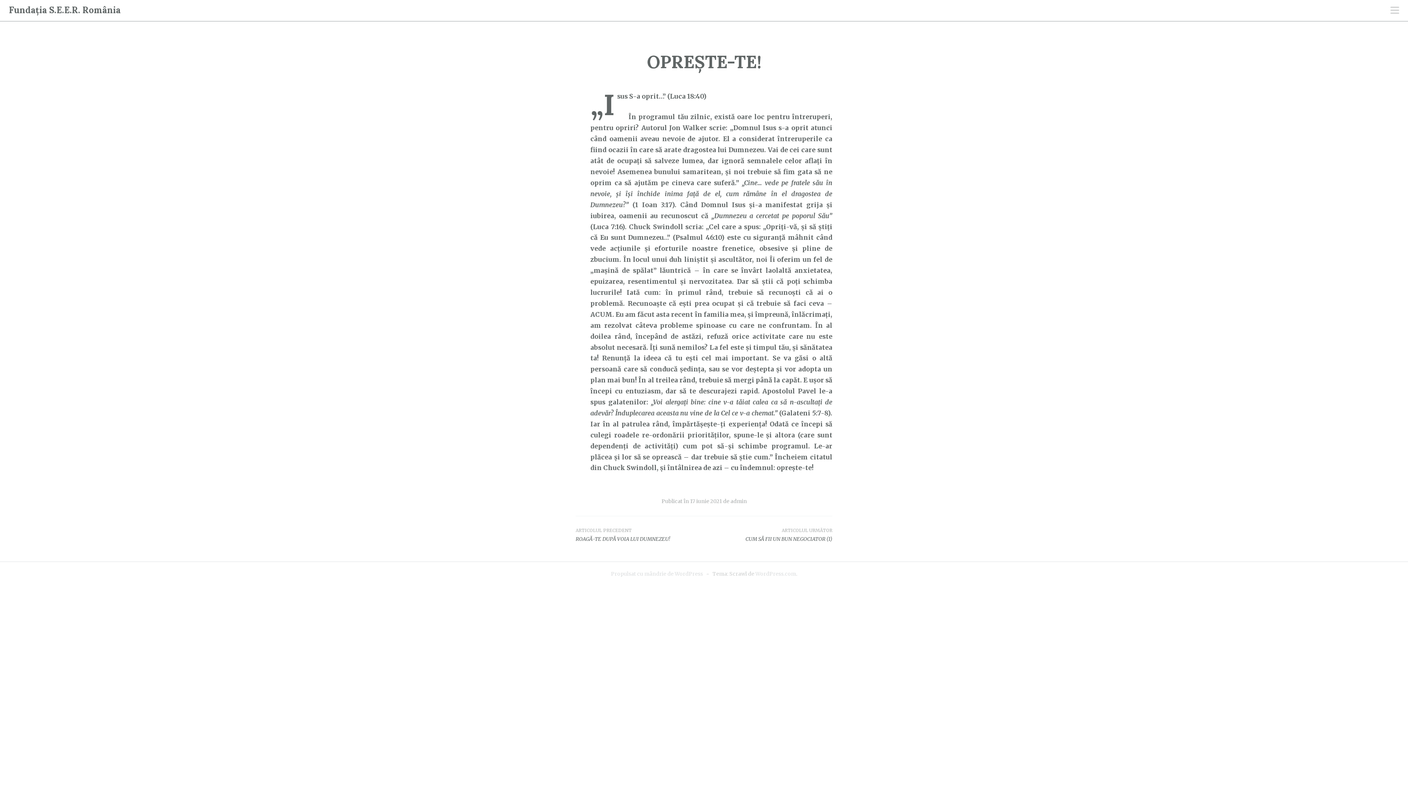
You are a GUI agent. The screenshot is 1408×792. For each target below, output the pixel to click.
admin (738, 501)
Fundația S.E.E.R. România (65, 10)
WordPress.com (775, 574)
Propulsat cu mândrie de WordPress (657, 574)
